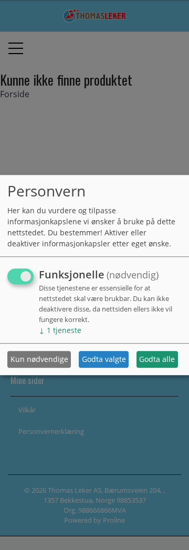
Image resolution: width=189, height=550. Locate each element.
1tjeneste (60, 330)
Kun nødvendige (39, 360)
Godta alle (157, 360)
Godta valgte (104, 360)
